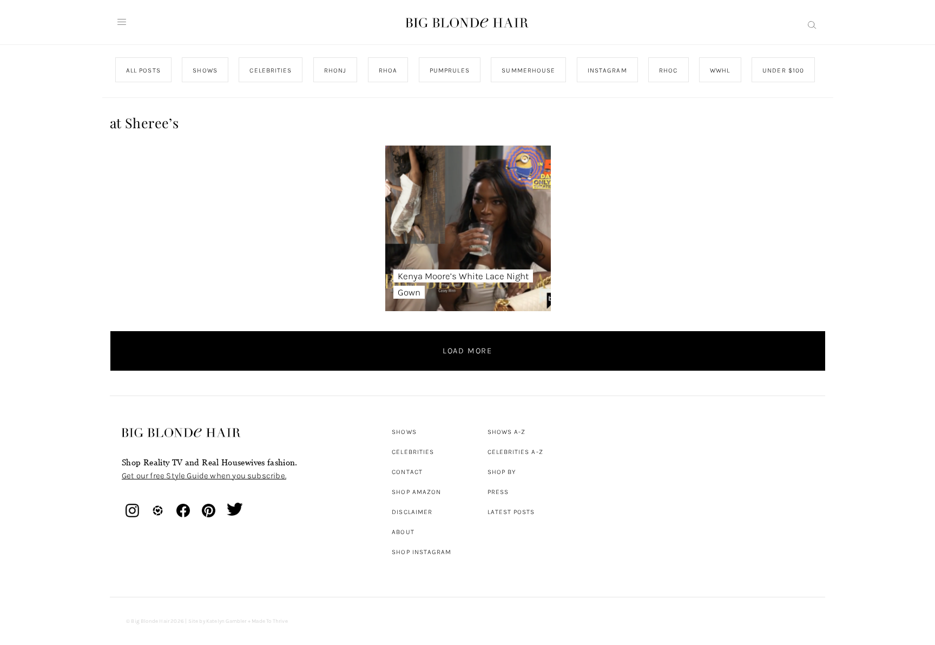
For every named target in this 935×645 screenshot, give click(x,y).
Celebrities (413, 452)
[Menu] (121, 22)
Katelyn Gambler (226, 621)
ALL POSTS (143, 70)
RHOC (668, 70)
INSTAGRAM (607, 70)
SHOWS (205, 70)
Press (498, 492)
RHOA (388, 70)
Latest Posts (511, 512)
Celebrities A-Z (515, 452)
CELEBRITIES (270, 70)
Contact (407, 472)
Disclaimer (412, 512)
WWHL (720, 70)
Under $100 (783, 70)
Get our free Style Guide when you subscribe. (204, 476)
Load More (467, 351)
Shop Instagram (421, 552)
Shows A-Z (507, 432)
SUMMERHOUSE (528, 70)
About (403, 532)
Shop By (502, 472)
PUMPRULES (449, 70)
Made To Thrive (270, 621)
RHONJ (335, 70)
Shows (404, 432)
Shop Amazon (416, 492)
